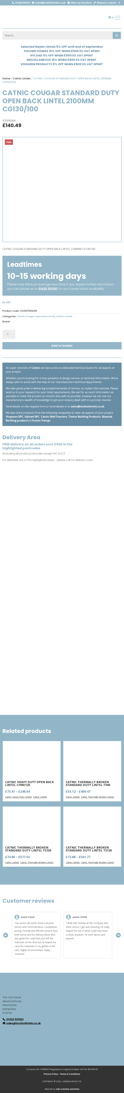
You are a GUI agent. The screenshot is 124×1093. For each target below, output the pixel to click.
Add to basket (61, 346)
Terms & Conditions (70, 1074)
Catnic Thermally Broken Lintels (97, 796)
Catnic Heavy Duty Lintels (18, 796)
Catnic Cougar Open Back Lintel (36, 316)
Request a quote (106, 2)
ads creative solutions (67, 1089)
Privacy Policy (51, 1074)
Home (6, 78)
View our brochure (81, 2)
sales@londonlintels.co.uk (50, 2)
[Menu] (118, 18)
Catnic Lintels (22, 78)
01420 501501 (22, 2)
